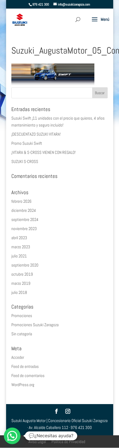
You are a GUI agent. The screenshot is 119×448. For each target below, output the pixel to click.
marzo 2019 (20, 283)
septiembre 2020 (24, 265)
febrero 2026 (21, 201)
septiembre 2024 (24, 219)
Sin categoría (21, 333)
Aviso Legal (37, 441)
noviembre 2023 (24, 228)
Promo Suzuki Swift (26, 143)
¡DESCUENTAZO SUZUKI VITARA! (36, 134)
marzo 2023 (20, 246)
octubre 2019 (22, 274)
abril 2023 (19, 237)
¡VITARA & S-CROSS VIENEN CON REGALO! (43, 152)
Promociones (21, 315)
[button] (12, 436)
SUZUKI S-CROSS (24, 161)
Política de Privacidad (68, 441)
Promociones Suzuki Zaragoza (35, 324)
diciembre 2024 (23, 210)
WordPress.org (22, 384)
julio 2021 (19, 256)
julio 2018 (19, 292)
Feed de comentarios (28, 375)
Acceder (17, 357)
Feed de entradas (25, 366)
